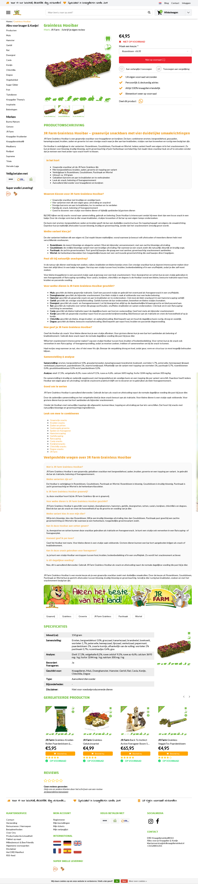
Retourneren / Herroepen (18, 826)
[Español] (67, 852)
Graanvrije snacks (58, 420)
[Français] (57, 852)
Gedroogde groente (59, 428)
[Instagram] (150, 821)
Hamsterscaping (58, 433)
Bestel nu (62, 753)
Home (9, 21)
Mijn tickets (59, 826)
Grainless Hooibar (22, 21)
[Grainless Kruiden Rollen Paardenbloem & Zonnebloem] (60, 721)
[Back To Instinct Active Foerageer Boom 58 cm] (135, 721)
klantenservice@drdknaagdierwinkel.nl (165, 843)
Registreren (59, 819)
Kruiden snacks (57, 422)
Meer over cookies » (138, 881)
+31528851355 (154, 845)
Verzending (11, 823)
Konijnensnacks (57, 443)
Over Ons (11, 832)
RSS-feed (10, 855)
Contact (10, 819)
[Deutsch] (67, 845)
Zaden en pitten (58, 425)
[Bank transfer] (10, 179)
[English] (78, 845)
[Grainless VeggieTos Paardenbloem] (173, 721)
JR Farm (55, 29)
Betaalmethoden (14, 829)
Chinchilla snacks (58, 446)
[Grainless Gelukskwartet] (98, 721)
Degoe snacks (57, 449)
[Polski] (78, 852)
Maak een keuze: (128, 46)
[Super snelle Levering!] (8, 194)
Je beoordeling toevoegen (56, 791)
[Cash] (31, 179)
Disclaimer (11, 849)
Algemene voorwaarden (17, 845)
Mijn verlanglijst (60, 829)
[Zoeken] (149, 12)
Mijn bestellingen (61, 823)
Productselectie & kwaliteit (19, 836)
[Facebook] (157, 821)
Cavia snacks (56, 441)
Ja (117, 881)
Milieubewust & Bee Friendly (20, 842)
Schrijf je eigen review (73, 29)
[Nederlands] (160, 3)
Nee (124, 881)
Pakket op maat (13, 839)
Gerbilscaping (56, 436)
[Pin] (21, 179)
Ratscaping (55, 438)
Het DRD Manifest (15, 852)
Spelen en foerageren (60, 430)
